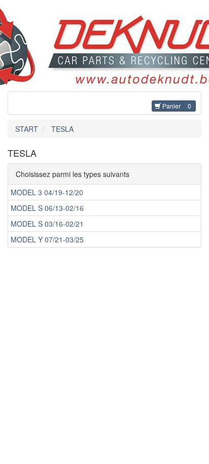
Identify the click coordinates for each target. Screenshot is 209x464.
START (26, 129)
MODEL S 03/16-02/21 (47, 224)
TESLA (62, 129)
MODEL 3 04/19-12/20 (47, 192)
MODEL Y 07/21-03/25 (47, 239)
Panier (171, 105)
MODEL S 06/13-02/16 (47, 208)
